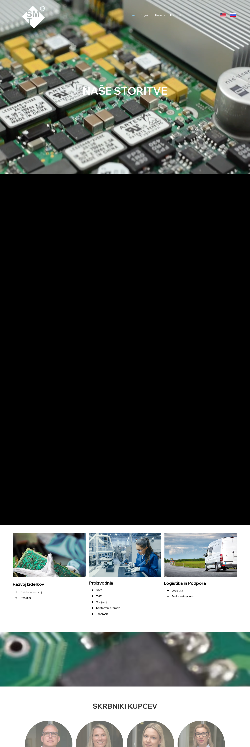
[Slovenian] (233, 15)
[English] (223, 15)
